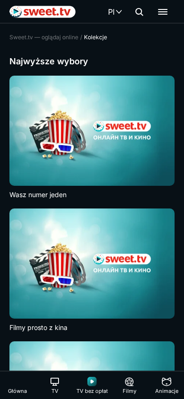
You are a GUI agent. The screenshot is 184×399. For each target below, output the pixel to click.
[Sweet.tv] (42, 12)
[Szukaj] (139, 12)
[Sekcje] (163, 12)
